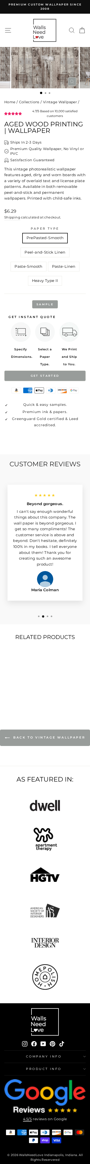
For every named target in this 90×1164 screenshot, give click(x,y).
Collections (29, 102)
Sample (45, 304)
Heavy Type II (45, 280)
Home (9, 102)
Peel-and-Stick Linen (44, 252)
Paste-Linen (64, 266)
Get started (45, 375)
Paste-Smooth (28, 266)
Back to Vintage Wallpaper (49, 737)
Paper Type (45, 228)
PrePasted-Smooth (45, 238)
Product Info (43, 1069)
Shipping (12, 217)
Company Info (44, 1056)
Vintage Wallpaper (60, 102)
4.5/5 (27, 1119)
